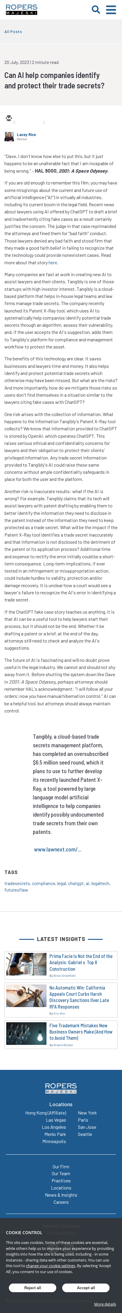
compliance (43, 883)
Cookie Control (24, 1232)
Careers (61, 1202)
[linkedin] (37, 119)
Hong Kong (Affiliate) (45, 1112)
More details (105, 1304)
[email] (8, 119)
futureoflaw (16, 889)
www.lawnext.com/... (57, 849)
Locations (61, 1187)
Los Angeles (54, 1127)
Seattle (85, 1134)
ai (87, 883)
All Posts (13, 31)
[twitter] (23, 119)
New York (87, 1112)
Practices (61, 1180)
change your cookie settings (50, 1265)
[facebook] (51, 119)
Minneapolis (54, 1141)
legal (61, 883)
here (53, 262)
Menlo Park (55, 1134)
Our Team (61, 1173)
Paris (83, 1120)
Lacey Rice (26, 134)
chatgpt (76, 883)
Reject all (32, 1288)
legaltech (100, 883)
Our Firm (61, 1166)
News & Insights (61, 1195)
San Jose (87, 1127)
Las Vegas (56, 1120)
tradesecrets (17, 883)
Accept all (86, 1288)
